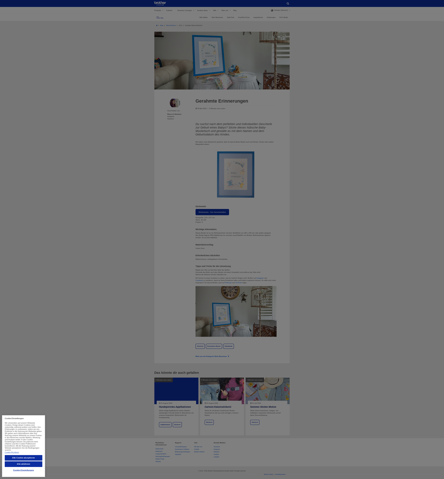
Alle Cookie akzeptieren (23, 458)
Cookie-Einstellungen (23, 470)
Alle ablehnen (23, 464)
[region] (23, 446)
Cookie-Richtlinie (12, 452)
